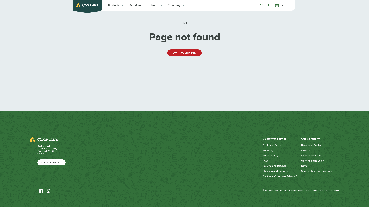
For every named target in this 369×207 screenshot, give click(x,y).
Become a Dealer (311, 145)
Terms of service (332, 190)
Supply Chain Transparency (316, 171)
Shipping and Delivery (275, 171)
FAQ (265, 160)
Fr (288, 5)
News (304, 165)
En (283, 5)
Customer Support (273, 145)
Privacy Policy (317, 190)
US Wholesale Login (312, 160)
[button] (116, 5)
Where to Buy (270, 155)
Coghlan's (274, 190)
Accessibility (303, 190)
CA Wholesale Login (312, 155)
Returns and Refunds (274, 165)
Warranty (268, 150)
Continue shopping (185, 52)
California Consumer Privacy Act (281, 176)
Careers (305, 150)
